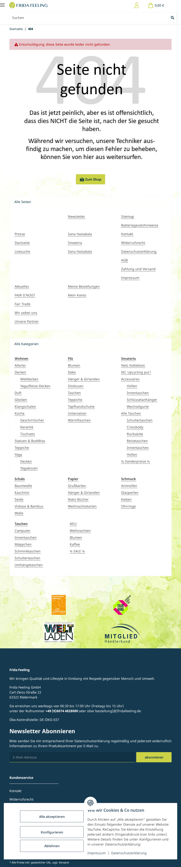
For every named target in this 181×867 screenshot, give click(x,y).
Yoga (18, 454)
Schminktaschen (28, 551)
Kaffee (75, 544)
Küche (20, 413)
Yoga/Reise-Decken (35, 386)
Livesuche (22, 251)
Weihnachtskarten (82, 506)
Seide (19, 499)
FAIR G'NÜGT (25, 295)
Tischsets (27, 434)
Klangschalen (25, 406)
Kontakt (127, 234)
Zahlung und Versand (138, 269)
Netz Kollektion (133, 365)
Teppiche (22, 447)
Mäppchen (23, 544)
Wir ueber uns (26, 312)
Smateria (75, 242)
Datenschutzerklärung (129, 853)
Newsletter (76, 216)
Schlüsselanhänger (142, 399)
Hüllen (132, 386)
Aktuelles (22, 286)
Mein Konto (77, 295)
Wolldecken (29, 379)
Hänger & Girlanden (84, 379)
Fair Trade (22, 304)
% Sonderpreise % (135, 461)
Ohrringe (128, 506)
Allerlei (20, 365)
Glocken (21, 399)
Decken (20, 372)
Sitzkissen (75, 386)
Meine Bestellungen (84, 286)
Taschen (74, 392)
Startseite (22, 242)
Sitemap (127, 216)
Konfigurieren (52, 832)
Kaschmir (22, 492)
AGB (124, 260)
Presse (20, 234)
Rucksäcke (135, 434)
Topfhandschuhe (81, 406)
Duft (18, 392)
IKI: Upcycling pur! (136, 372)
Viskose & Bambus (29, 506)
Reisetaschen (137, 440)
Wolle (19, 513)
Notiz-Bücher (78, 499)
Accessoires (130, 379)
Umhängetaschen (29, 565)
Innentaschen (138, 392)
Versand (64, 862)
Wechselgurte (138, 406)
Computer (22, 530)
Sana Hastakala (80, 234)
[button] (137, 5)
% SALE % (77, 551)
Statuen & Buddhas (30, 440)
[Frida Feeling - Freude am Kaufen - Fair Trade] (28, 5)
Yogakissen (29, 468)
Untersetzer (77, 413)
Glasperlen (129, 492)
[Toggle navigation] (2, 3)
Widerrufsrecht (133, 242)
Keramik (26, 427)
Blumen (74, 365)
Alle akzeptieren (52, 816)
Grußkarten (77, 485)
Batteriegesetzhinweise (139, 225)
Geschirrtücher (32, 420)
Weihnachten (80, 530)
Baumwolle (23, 485)
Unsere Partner (27, 321)
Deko (72, 372)
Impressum (96, 853)
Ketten (126, 499)
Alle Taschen (131, 413)
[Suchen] (173, 18)
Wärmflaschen (79, 420)
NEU (73, 523)
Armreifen (129, 485)
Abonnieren (154, 757)
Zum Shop (90, 179)
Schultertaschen (139, 420)
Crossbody (135, 427)
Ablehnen (52, 846)
